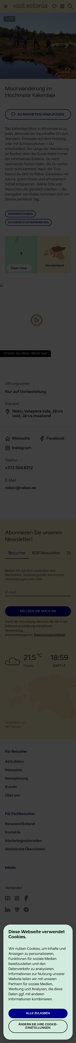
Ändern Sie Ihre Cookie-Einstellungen (38, 1026)
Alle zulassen (38, 1013)
